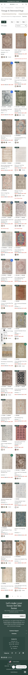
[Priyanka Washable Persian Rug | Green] (21, 320)
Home (2, 7)
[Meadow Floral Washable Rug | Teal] (21, 519)
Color (18, 22)
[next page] (21, 596)
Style (23, 22)
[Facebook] (15, 653)
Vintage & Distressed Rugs (19, 7)
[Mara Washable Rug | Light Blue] (21, 407)
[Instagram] (12, 653)
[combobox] (21, 26)
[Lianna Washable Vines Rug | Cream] (21, 575)
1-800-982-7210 (14, 641)
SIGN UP (22, 616)
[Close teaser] (4, 330)
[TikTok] (19, 653)
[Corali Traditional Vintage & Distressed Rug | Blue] (21, 41)
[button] (4, 22)
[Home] (14, 4)
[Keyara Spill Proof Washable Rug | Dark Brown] (21, 461)
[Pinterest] (23, 653)
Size (12, 22)
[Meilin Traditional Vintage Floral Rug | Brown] (7, 69)
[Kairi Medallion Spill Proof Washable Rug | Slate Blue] (7, 98)
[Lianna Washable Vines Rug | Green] (21, 350)
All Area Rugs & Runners (9, 7)
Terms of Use (7, 665)
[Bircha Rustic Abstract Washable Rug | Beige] (7, 461)
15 (18, 596)
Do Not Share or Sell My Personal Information (14, 669)
